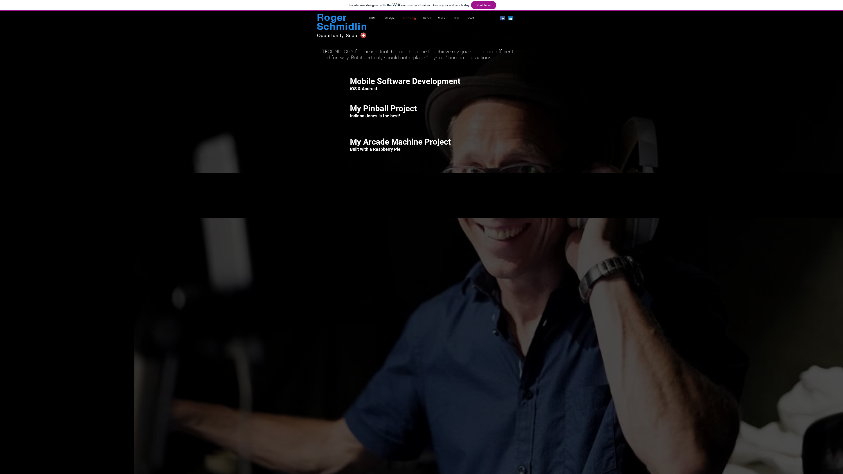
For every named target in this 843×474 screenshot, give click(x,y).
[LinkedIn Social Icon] (510, 18)
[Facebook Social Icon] (502, 18)
